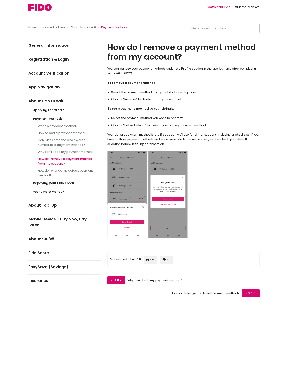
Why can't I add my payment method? (66, 152)
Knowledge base (53, 27)
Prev (118, 280)
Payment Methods (114, 27)
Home (32, 27)
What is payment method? (57, 126)
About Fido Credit (83, 27)
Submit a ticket (247, 7)
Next (249, 293)
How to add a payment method (61, 133)
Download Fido (218, 7)
